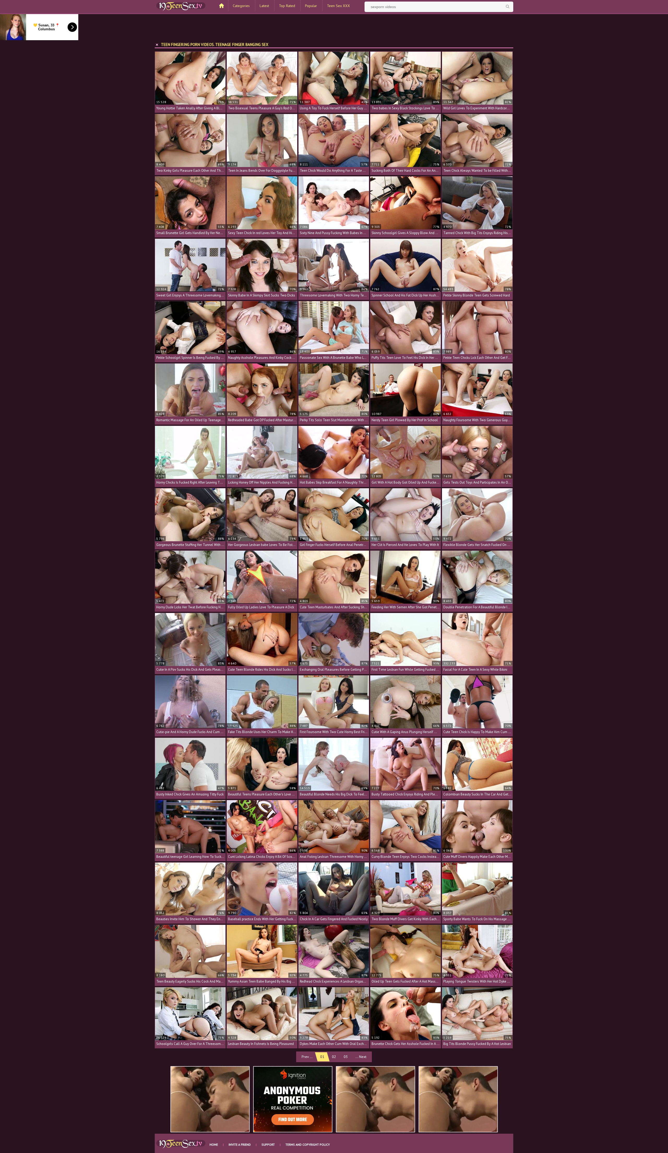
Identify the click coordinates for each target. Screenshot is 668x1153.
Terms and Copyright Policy (307, 1144)
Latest (264, 5)
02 (334, 1056)
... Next (360, 1056)
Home (214, 1144)
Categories (241, 5)
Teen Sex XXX (338, 5)
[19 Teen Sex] (181, 6)
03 (346, 1056)
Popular (311, 5)
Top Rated (287, 5)
